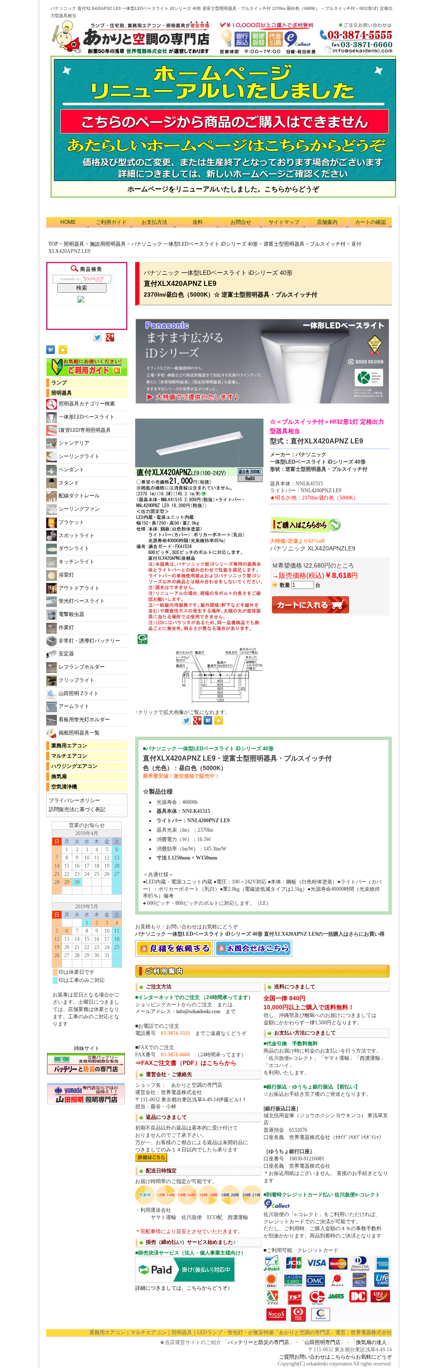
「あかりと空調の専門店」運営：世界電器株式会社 (333, 1332)
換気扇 (59, 776)
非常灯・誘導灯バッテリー (89, 641)
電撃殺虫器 (71, 614)
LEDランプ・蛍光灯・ (222, 1332)
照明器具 (74, 244)
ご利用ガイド (111, 222)
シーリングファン (79, 509)
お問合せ (241, 222)
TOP (53, 244)
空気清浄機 (64, 787)
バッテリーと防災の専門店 (258, 1342)
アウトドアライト (79, 588)
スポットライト (77, 535)
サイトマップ (284, 222)
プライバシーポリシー (74, 800)
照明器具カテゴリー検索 (87, 404)
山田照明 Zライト (79, 693)
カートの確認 (370, 222)
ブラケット (71, 522)
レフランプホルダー (82, 667)
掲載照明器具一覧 (79, 733)
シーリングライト (79, 456)
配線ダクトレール (79, 496)
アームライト (74, 706)
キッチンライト (77, 562)
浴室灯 (66, 575)
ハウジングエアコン (74, 766)
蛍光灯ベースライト (82, 601)
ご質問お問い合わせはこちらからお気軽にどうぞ (335, 1357)
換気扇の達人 (371, 1342)
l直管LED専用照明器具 (85, 430)
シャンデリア (74, 443)
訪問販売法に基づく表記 (77, 809)
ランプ (59, 383)
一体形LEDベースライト (87, 417)
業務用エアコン (69, 746)
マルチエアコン (69, 756)
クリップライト (77, 680)
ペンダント (71, 470)
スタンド (69, 483)
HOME (68, 222)
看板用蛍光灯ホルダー (84, 720)
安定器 (66, 654)
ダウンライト (74, 548)
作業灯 (66, 627)
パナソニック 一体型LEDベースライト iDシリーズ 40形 (194, 244)
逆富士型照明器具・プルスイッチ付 (305, 244)
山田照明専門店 (322, 1342)
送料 (197, 222)
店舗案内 (327, 222)
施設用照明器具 (108, 244)
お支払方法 (154, 222)
